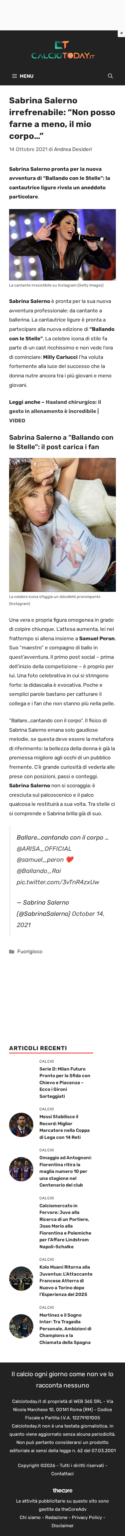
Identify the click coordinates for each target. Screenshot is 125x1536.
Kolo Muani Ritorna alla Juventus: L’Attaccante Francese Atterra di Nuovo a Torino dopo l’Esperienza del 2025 (66, 1280)
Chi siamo (30, 1517)
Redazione (56, 1517)
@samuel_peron (40, 859)
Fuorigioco (29, 951)
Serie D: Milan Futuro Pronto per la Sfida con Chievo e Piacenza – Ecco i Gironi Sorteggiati (64, 1082)
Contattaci (62, 1473)
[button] (110, 76)
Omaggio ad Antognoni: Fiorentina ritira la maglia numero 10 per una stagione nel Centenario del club (65, 1171)
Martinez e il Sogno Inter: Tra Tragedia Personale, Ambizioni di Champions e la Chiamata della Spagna (65, 1328)
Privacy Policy (87, 1517)
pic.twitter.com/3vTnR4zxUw (58, 882)
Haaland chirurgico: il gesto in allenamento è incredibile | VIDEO (55, 411)
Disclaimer (63, 1525)
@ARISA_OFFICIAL (44, 848)
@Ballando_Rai (39, 871)
